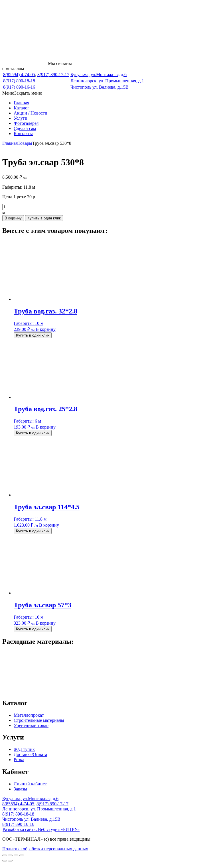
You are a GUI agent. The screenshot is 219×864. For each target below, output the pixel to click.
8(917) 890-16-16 (19, 87)
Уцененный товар (31, 725)
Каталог (21, 107)
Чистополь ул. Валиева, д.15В (99, 87)
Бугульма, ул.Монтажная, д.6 (98, 74)
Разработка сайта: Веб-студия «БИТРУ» (41, 829)
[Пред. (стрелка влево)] (4, 860)
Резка (19, 759)
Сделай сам (25, 128)
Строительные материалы (39, 720)
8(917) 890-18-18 (19, 80)
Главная (21, 102)
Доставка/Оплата (30, 754)
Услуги (20, 118)
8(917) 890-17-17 (53, 74)
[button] (22, 93)
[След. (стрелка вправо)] (10, 860)
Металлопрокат (29, 715)
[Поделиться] (16, 855)
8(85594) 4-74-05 (19, 74)
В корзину (13, 218)
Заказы (20, 788)
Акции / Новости (30, 113)
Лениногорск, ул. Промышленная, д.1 (107, 80)
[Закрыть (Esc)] (21, 855)
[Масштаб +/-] (4, 855)
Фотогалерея (26, 123)
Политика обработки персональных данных (45, 848)
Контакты (23, 133)
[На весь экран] (10, 855)
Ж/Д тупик (24, 749)
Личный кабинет (30, 783)
